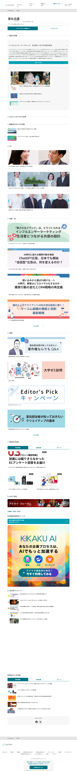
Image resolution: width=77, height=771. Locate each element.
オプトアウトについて (69, 752)
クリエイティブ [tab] (31, 4)
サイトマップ (54, 753)
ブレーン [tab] (59, 447)
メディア (18, 10)
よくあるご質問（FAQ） (39, 753)
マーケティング (11, 10)
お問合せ (48, 753)
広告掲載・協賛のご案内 (41, 752)
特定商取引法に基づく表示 (28, 752)
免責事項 (19, 752)
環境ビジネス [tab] (43, 4)
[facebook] (36, 722)
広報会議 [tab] (38, 447)
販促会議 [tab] (17, 447)
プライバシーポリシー (52, 752)
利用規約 (60, 752)
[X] (40, 722)
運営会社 (12, 752)
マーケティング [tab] (19, 5)
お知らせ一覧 (5, 752)
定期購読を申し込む (38, 767)
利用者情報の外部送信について (27, 753)
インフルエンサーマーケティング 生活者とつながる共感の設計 (30, 45)
